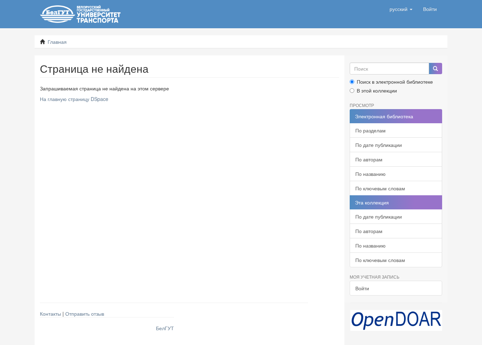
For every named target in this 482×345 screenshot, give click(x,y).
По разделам (370, 130)
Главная (57, 41)
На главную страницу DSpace (74, 98)
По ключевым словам (380, 188)
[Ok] (435, 68)
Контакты (50, 313)
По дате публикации (378, 144)
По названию (370, 173)
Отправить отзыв (84, 313)
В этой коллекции (377, 90)
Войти (362, 288)
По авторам (368, 159)
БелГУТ (165, 328)
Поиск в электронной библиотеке (395, 81)
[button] (401, 9)
